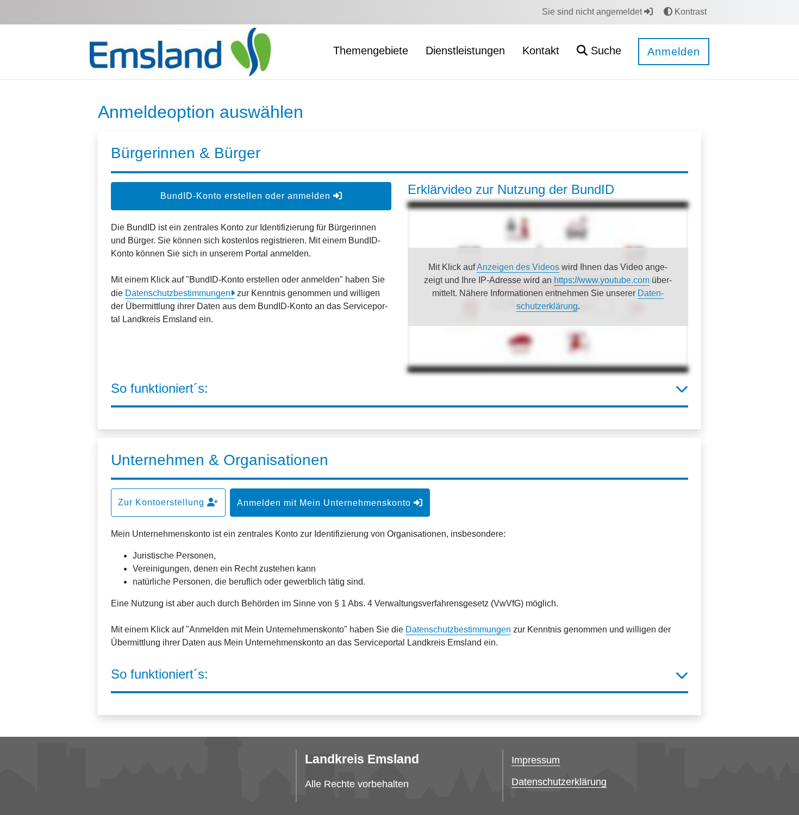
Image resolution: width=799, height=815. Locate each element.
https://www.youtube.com (602, 280)
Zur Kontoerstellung (162, 502)
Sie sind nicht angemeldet (593, 11)
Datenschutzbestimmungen (177, 293)
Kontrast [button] (689, 11)
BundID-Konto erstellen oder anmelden (246, 195)
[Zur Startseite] (180, 51)
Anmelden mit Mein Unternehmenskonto (325, 502)
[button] (599, 51)
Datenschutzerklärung (559, 781)
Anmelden (673, 52)
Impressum (535, 760)
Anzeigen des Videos (518, 267)
